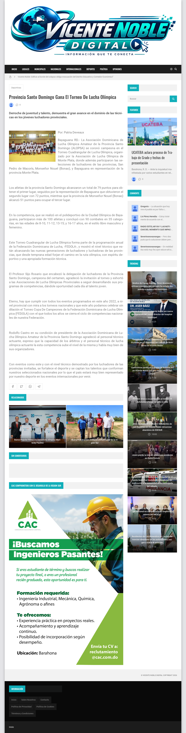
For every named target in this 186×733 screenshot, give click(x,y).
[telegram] (39, 386)
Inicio (14, 69)
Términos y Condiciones (22, 713)
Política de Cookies (45, 706)
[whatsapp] (30, 386)
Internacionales (73, 69)
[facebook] (13, 386)
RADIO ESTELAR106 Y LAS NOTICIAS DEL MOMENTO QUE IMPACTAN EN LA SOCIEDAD (156, 229)
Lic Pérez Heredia (149, 216)
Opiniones (117, 69)
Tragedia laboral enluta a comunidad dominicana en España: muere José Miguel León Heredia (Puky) (63, 77)
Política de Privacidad (21, 706)
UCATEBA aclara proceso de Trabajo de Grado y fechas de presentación (152, 157)
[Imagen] (152, 132)
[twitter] (21, 386)
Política (104, 69)
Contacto (45, 700)
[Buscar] (175, 69)
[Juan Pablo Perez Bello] (11, 105)
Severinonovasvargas (150, 236)
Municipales (39, 69)
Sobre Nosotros (28, 700)
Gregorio (145, 206)
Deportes (90, 69)
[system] (171, 69)
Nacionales (56, 69)
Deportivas (16, 88)
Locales (25, 69)
